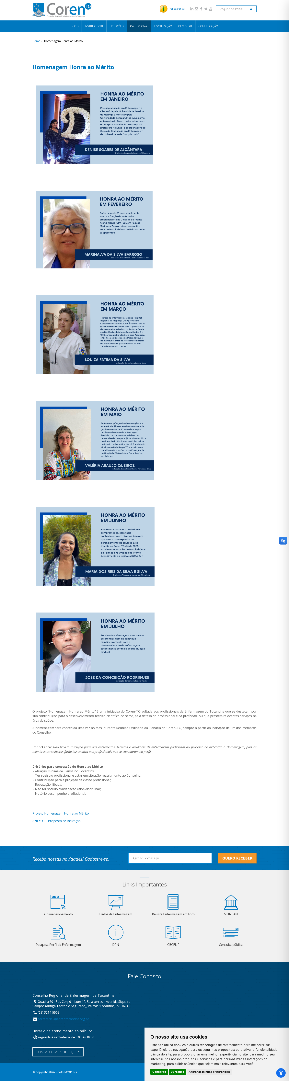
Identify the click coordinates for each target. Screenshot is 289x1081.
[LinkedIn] (192, 9)
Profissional (139, 26)
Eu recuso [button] (177, 1071)
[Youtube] (210, 9)
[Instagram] (196, 9)
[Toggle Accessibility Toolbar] (281, 1073)
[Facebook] (201, 9)
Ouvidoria (185, 26)
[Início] (61, 10)
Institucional (94, 26)
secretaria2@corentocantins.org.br (63, 1019)
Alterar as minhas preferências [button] (209, 1071)
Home (36, 41)
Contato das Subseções (58, 1052)
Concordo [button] (159, 1071)
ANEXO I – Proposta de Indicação (56, 821)
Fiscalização (163, 26)
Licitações (117, 26)
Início (75, 26)
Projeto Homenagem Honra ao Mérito (60, 813)
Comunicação (208, 26)
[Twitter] (206, 9)
